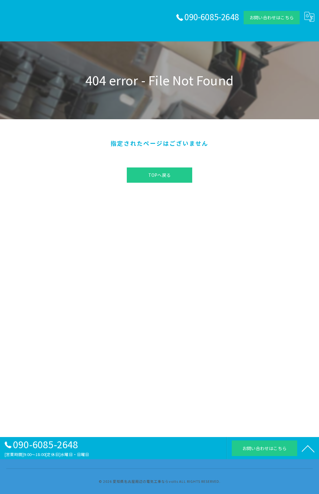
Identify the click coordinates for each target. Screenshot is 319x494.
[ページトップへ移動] (308, 448)
